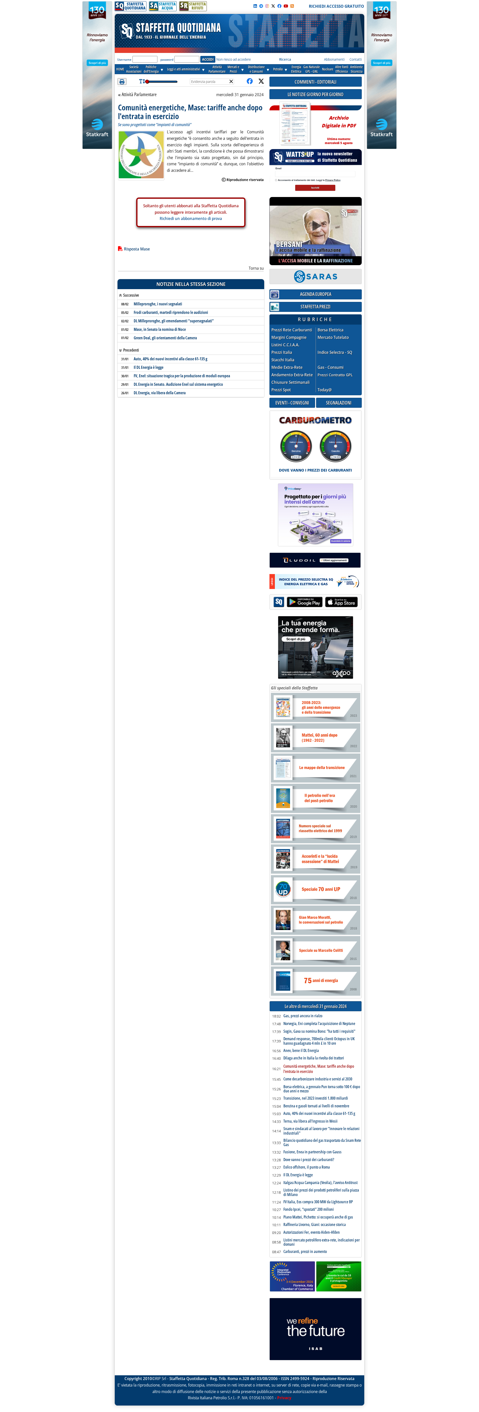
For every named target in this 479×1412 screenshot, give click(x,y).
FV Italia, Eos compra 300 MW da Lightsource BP (318, 1202)
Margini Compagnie (289, 337)
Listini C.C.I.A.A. (285, 345)
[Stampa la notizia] (122, 81)
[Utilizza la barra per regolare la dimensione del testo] (142, 81)
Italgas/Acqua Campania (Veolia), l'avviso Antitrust (320, 1183)
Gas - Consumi (331, 367)
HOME (120, 69)
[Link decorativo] (295, 124)
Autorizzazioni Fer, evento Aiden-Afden (311, 1232)
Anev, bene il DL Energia (301, 1050)
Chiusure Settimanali (290, 382)
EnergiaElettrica (296, 69)
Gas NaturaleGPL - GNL (311, 69)
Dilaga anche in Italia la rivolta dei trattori (313, 1058)
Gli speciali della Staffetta (294, 688)
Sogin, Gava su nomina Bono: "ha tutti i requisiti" (319, 1031)
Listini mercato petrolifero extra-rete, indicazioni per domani (321, 1242)
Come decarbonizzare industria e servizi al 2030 (317, 1079)
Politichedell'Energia (151, 69)
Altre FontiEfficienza (341, 69)
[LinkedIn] (255, 6)
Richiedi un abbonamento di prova (191, 218)
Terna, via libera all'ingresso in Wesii (310, 1121)
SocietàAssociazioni (133, 69)
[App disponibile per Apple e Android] (315, 602)
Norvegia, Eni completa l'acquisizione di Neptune (319, 1023)
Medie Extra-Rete (287, 367)
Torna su (256, 268)
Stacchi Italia (282, 360)
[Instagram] (267, 6)
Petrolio (278, 69)
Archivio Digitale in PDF (339, 128)
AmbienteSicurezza (356, 69)
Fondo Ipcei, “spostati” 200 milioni (308, 1209)
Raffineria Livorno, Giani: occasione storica (314, 1224)
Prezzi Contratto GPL (335, 374)
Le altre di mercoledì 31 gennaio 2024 (316, 1006)
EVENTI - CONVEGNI (292, 402)
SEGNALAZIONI (339, 402)
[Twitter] (273, 6)
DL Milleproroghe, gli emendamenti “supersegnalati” (174, 321)
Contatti (356, 59)
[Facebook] (279, 6)
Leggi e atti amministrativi (183, 69)
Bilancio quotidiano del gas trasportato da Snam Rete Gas (322, 1142)
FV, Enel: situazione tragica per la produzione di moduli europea (182, 376)
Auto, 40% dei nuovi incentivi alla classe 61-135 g (170, 359)
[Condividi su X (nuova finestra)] (261, 81)
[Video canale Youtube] (286, 6)
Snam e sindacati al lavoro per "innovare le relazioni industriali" (321, 1131)
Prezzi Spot (281, 389)
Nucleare (327, 69)
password (166, 59)
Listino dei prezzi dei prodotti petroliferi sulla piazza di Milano (321, 1192)
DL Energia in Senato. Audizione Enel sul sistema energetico (178, 384)
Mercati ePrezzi (233, 69)
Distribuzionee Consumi (256, 69)
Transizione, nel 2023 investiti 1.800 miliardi (315, 1098)
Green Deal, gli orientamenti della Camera (165, 338)
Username (124, 59)
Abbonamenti (334, 59)
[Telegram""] (261, 6)
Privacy (284, 1398)
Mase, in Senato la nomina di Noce (160, 329)
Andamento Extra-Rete (292, 375)
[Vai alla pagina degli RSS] (292, 6)
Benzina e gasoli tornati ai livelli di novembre (316, 1106)
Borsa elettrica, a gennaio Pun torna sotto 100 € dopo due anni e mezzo (321, 1089)
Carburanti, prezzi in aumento (305, 1251)
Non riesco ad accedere (233, 59)
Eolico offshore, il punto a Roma (306, 1167)
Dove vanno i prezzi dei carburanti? (308, 1160)
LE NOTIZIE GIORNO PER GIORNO (316, 94)
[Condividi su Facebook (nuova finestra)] (250, 81)
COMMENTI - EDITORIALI (316, 81)
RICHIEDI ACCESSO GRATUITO (336, 6)
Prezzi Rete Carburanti (291, 330)
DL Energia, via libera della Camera (160, 393)
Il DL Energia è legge (148, 367)
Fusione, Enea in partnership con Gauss (312, 1152)
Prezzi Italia (281, 352)
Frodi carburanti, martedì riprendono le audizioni (171, 312)
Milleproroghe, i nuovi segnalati (158, 304)
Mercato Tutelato (333, 337)
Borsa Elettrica (331, 330)
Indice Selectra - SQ (335, 352)
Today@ (325, 389)
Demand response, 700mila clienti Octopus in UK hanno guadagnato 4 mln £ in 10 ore (319, 1041)
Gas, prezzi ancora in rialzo (302, 1016)
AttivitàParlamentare (217, 69)
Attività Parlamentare (139, 95)
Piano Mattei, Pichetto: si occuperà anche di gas (318, 1217)
